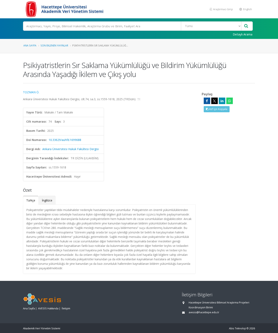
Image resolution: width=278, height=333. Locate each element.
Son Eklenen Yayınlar (54, 45)
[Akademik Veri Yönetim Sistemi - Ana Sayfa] (31, 9)
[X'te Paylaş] (214, 101)
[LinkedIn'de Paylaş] (222, 101)
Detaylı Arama (242, 34)
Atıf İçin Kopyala (217, 109)
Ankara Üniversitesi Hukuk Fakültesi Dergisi (70, 149)
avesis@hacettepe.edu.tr (204, 312)
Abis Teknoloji (237, 328)
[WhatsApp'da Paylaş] (229, 101)
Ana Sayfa (29, 45)
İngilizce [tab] (47, 200)
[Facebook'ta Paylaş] (207, 101)
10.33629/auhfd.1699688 (65, 140)
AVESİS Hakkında (48, 308)
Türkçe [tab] (30, 200)
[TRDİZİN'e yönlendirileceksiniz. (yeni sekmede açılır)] (138, 99)
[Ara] (246, 26)
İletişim (66, 308)
